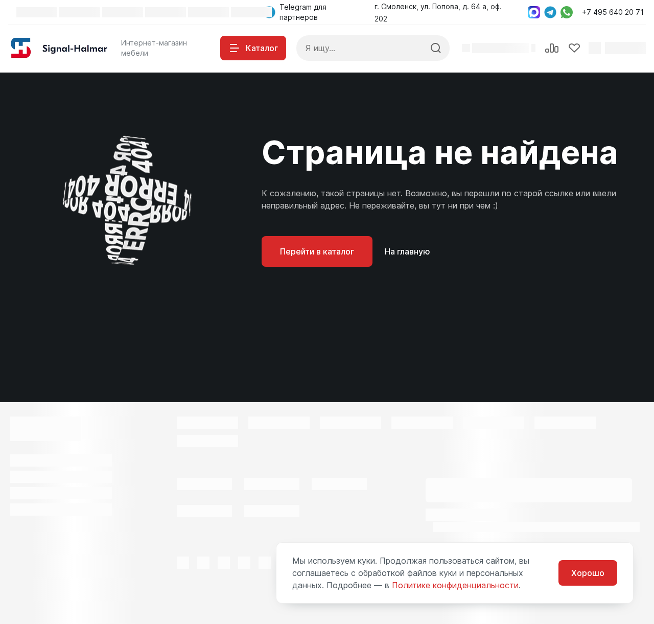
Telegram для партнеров (302, 12)
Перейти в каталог (317, 251)
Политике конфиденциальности (455, 585)
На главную (407, 251)
